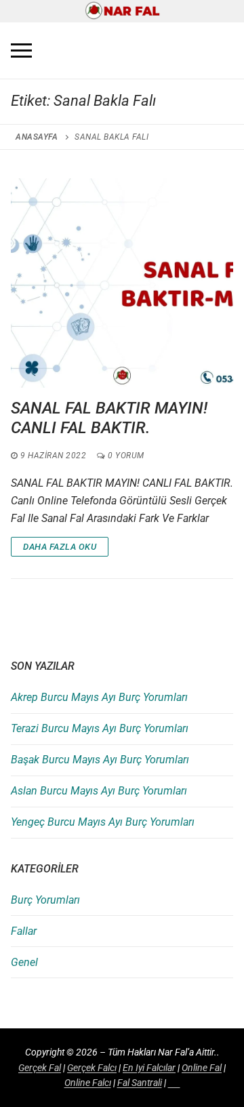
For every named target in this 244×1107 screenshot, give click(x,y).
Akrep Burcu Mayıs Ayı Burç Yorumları (99, 697)
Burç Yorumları (45, 899)
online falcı (87, 1082)
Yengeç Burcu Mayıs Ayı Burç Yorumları (103, 822)
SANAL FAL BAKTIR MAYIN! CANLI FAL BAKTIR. (109, 418)
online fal (202, 1067)
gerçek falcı (92, 1067)
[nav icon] (21, 51)
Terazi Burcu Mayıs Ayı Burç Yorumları (99, 728)
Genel (24, 962)
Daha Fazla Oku (59, 547)
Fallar (24, 931)
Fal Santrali (139, 1082)
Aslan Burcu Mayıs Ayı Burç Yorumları (99, 790)
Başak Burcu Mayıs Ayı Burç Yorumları (100, 759)
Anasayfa (37, 137)
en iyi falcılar (149, 1067)
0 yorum (125, 455)
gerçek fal (39, 1067)
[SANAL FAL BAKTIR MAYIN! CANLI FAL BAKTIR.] (122, 282)
